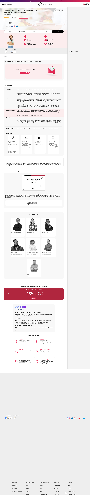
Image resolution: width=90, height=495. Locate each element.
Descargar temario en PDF (29, 251)
